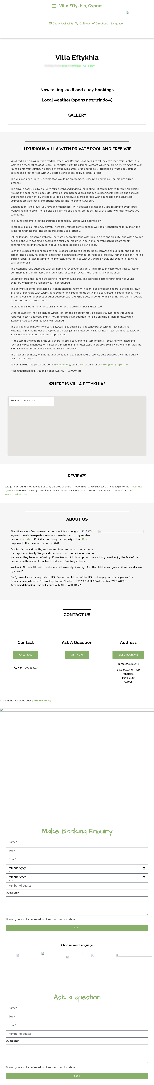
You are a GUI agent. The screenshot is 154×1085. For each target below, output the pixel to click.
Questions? (12, 893)
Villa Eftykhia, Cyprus (80, 5)
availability (63, 365)
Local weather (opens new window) (77, 100)
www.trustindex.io (16, 494)
